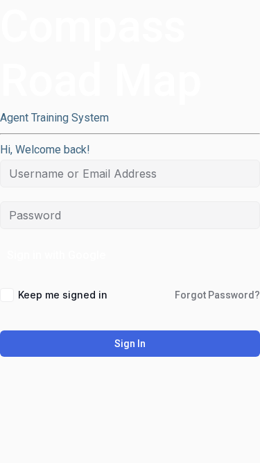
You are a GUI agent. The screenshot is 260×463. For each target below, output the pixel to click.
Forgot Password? (217, 295)
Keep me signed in (62, 295)
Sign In (130, 343)
